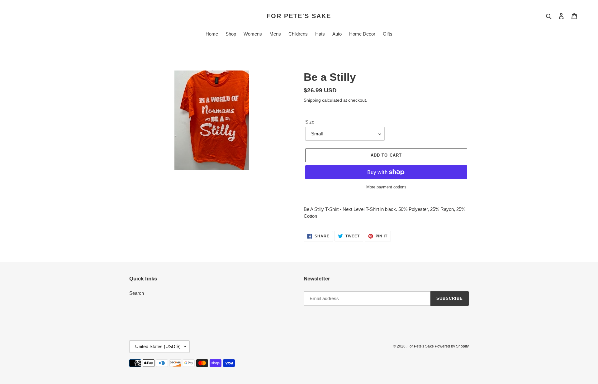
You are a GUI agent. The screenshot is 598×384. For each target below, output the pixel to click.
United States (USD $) (158, 346)
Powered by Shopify (452, 346)
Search (136, 293)
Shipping (312, 100)
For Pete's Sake (299, 15)
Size (309, 121)
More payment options (386, 187)
